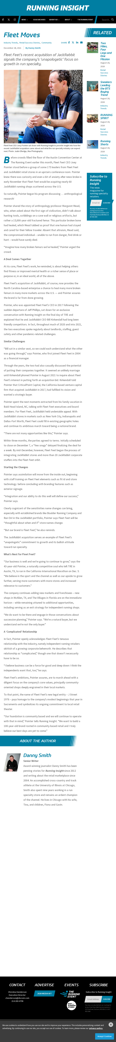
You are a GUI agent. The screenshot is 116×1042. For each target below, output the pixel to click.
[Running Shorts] (92, 144)
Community (47, 42)
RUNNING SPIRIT (106, 116)
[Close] (111, 1024)
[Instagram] (17, 19)
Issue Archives (39, 20)
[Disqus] (43, 848)
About (67, 20)
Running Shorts (105, 143)
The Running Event (85, 20)
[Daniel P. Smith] (11, 765)
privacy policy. (96, 1028)
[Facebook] (5, 19)
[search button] (112, 19)
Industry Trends (11, 42)
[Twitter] (11, 19)
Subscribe (107, 203)
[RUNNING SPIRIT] (92, 118)
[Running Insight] (58, 8)
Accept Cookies (105, 1036)
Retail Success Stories (29, 42)
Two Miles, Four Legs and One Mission (106, 51)
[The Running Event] (71, 994)
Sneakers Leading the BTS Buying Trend (106, 88)
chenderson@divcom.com (17, 998)
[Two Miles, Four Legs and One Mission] (92, 47)
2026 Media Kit (44, 993)
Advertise (53, 20)
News (24, 20)
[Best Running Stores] (71, 1003)
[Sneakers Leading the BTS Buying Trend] (92, 86)
